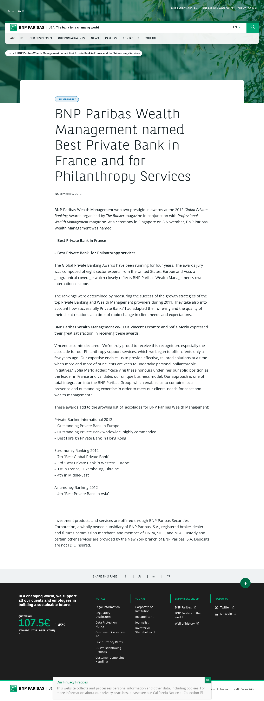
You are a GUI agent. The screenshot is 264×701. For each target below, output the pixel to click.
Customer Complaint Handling (109, 660)
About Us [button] (16, 38)
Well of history (185, 623)
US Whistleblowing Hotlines (108, 650)
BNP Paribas (184, 607)
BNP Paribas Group (183, 8)
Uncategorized (67, 99)
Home (11, 53)
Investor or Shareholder (144, 630)
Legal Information (107, 607)
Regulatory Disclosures (103, 615)
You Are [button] (151, 38)
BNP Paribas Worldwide (217, 8)
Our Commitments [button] (71, 38)
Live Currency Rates (109, 642)
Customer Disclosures (110, 632)
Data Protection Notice (106, 624)
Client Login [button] (246, 8)
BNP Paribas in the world (188, 615)
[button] (236, 27)
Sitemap (224, 688)
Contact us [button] (131, 38)
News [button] (95, 38)
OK (208, 679)
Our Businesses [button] (40, 38)
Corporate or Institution (144, 609)
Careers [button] (111, 38)
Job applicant (144, 617)
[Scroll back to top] (245, 583)
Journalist (141, 622)
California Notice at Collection (176, 692)
